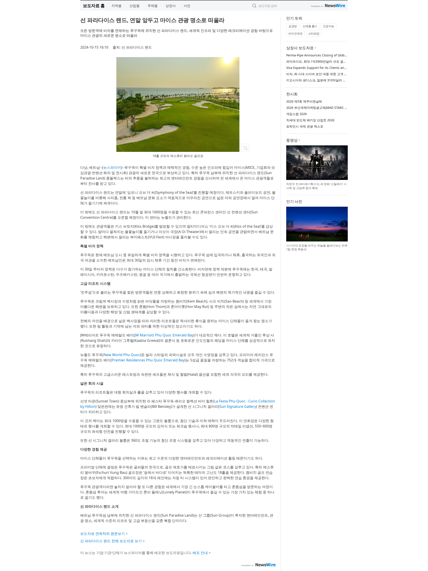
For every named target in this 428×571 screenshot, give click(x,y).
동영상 (292, 140)
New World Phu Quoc (122, 354)
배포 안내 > (202, 552)
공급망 (292, 26)
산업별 (135, 5)
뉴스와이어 (112, 167)
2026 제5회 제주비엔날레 (304, 101)
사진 (187, 5)
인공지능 (328, 26)
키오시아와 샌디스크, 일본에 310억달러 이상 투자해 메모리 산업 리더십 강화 (340, 80)
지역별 (116, 5)
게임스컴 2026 (296, 114)
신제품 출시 (310, 26)
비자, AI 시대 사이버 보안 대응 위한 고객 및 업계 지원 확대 (327, 74)
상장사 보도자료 (300, 47)
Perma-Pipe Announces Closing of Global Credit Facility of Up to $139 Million (343, 55)
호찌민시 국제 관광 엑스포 (304, 126)
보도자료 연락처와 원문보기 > (104, 533)
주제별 (153, 5)
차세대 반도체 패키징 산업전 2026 (310, 120)
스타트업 (313, 33)
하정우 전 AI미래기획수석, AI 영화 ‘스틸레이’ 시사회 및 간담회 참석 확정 (316, 186)
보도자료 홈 (94, 5)
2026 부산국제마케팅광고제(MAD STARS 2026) (319, 107)
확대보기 (245, 148)
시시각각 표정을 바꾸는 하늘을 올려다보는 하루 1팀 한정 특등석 (317, 247)
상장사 (171, 5)
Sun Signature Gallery (237, 406)
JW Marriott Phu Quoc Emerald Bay (164, 335)
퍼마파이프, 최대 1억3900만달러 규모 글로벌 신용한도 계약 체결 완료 (335, 61)
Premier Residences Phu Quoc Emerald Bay (148, 360)
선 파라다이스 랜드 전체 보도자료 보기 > (112, 540)
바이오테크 (295, 33)
